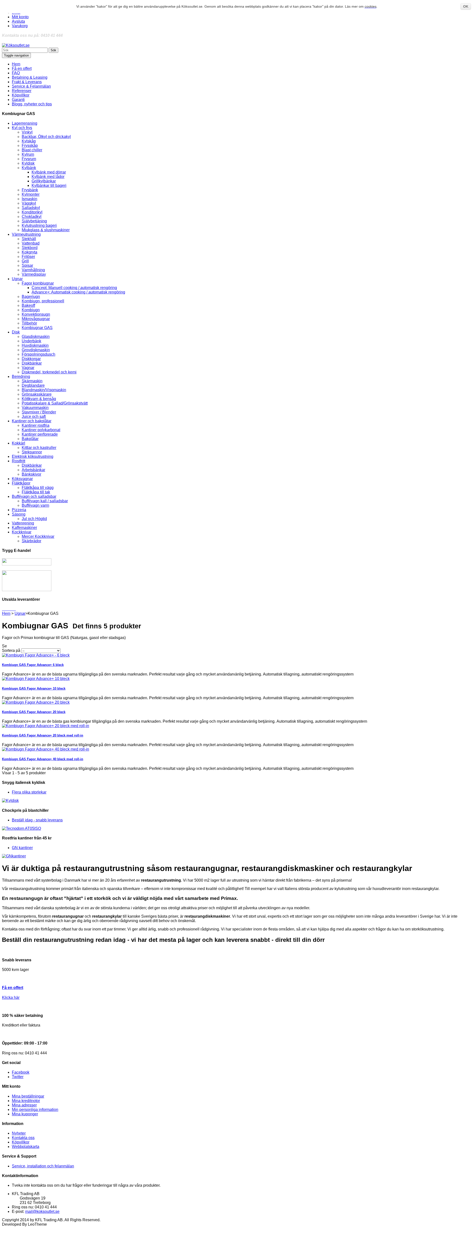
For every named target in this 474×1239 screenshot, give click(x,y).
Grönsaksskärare (37, 394)
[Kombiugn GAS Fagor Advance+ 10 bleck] (36, 679)
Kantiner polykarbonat (41, 430)
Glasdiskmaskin (36, 336)
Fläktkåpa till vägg (38, 487)
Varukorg (20, 26)
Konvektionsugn (36, 314)
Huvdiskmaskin (35, 345)
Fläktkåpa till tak (36, 492)
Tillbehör (29, 323)
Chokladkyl (31, 216)
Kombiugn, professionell (43, 301)
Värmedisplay (34, 274)
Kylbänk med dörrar (49, 172)
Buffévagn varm (35, 505)
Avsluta (18, 21)
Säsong (18, 514)
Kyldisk (28, 163)
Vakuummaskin (35, 408)
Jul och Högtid (34, 519)
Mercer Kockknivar (38, 536)
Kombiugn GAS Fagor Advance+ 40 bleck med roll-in (42, 759)
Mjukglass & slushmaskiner (46, 230)
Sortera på (11, 650)
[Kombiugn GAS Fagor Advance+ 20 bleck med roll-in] (45, 726)
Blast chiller (32, 150)
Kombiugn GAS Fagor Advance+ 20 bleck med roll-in (42, 735)
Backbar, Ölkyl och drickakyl (46, 137)
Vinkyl (27, 132)
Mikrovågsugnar (36, 319)
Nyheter (19, 1133)
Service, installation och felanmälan (43, 1166)
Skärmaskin (32, 381)
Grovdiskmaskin (36, 350)
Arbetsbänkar (33, 470)
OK (465, 6)
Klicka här (11, 997)
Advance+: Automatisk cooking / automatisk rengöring (78, 292)
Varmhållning (33, 270)
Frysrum (29, 159)
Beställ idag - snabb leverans (37, 820)
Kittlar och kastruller (39, 447)
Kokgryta (29, 252)
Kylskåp (29, 141)
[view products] (2, 609)
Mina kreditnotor (26, 1101)
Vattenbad (31, 243)
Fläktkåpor (21, 483)
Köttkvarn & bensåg (39, 399)
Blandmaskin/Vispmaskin (44, 390)
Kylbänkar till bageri (49, 185)
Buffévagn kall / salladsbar (45, 501)
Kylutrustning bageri (39, 225)
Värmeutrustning (26, 234)
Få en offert (12, 988)
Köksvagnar (22, 479)
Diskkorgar (31, 359)
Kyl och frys (22, 128)
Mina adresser (24, 1105)
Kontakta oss (23, 1138)
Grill (25, 261)
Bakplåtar (30, 439)
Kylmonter (31, 194)
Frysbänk (30, 190)
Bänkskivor (31, 474)
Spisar (27, 265)
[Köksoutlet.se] (16, 45)
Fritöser (28, 256)
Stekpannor (32, 452)
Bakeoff (28, 305)
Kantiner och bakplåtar (31, 421)
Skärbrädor (31, 541)
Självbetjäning (34, 221)
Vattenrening (23, 523)
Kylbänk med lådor (48, 176)
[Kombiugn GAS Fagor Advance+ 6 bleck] (36, 655)
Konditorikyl (32, 212)
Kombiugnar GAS (37, 328)
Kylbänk (29, 168)
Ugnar (17, 279)
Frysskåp (30, 145)
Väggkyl (29, 203)
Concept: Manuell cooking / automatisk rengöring (74, 288)
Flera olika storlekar (29, 792)
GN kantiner (22, 848)
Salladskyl (31, 208)
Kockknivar (21, 532)
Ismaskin (29, 199)
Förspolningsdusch (38, 354)
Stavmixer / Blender (39, 412)
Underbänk (31, 341)
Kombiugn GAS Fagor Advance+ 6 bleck (33, 665)
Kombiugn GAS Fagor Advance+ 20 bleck (33, 712)
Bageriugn (31, 296)
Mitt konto (20, 17)
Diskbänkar (32, 363)
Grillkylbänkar (44, 181)
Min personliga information (35, 1109)
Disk (16, 332)
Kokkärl (18, 443)
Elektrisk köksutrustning (32, 456)
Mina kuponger (25, 1114)
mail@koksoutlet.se (42, 1211)
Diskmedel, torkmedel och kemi (49, 372)
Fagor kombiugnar (38, 283)
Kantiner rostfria (35, 425)
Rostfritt (18, 461)
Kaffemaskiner (24, 527)
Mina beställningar (28, 1096)
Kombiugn (31, 310)
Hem (6, 613)
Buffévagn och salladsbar (34, 496)
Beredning (21, 376)
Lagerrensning (24, 123)
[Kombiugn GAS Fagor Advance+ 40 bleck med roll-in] (45, 749)
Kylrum (28, 154)
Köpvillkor (20, 1142)
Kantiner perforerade (40, 434)
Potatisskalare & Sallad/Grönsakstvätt (55, 403)
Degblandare (33, 385)
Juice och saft (34, 416)
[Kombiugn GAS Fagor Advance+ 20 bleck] (36, 702)
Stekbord (30, 248)
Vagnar (28, 368)
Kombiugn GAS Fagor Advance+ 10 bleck (33, 688)
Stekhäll (29, 239)
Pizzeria (19, 510)
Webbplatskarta (25, 1146)
